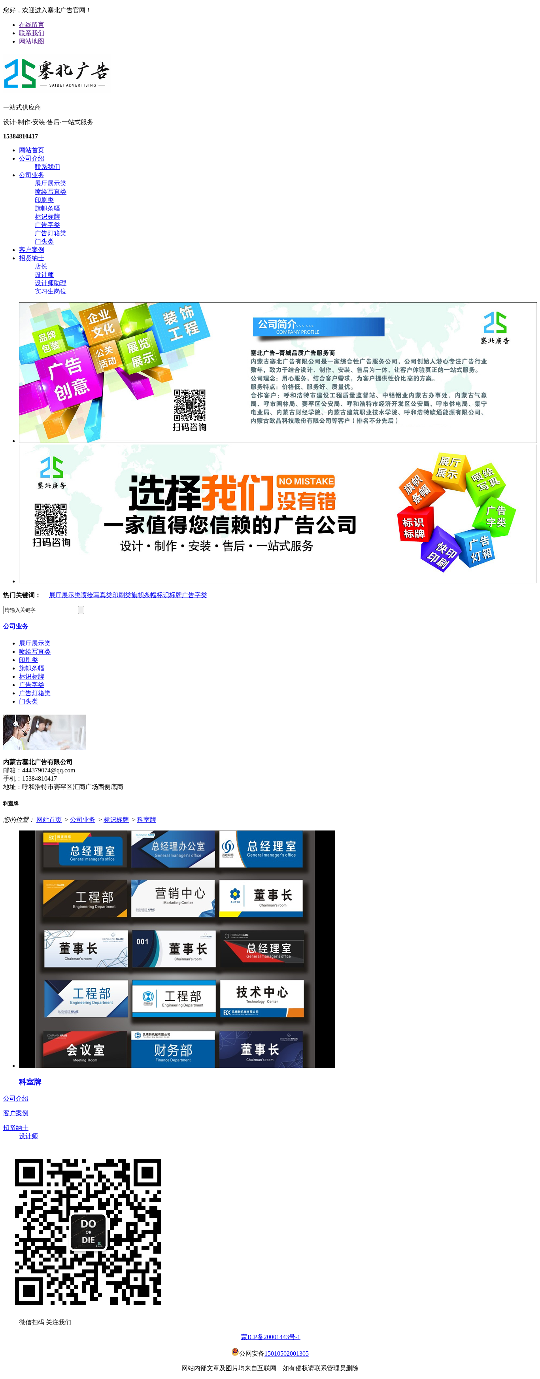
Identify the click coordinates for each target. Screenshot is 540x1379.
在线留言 (31, 24)
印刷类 (44, 200)
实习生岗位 (50, 291)
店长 (41, 266)
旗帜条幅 (47, 208)
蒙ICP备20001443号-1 (270, 1337)
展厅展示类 (50, 183)
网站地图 (31, 41)
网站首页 (31, 150)
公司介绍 (31, 158)
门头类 (44, 241)
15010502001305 (286, 1353)
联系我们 (31, 33)
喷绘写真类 (50, 191)
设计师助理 (50, 283)
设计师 (44, 274)
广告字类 (47, 224)
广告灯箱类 (50, 233)
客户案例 (31, 249)
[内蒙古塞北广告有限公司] (57, 90)
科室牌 (146, 819)
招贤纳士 (31, 258)
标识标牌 (47, 216)
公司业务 (31, 175)
